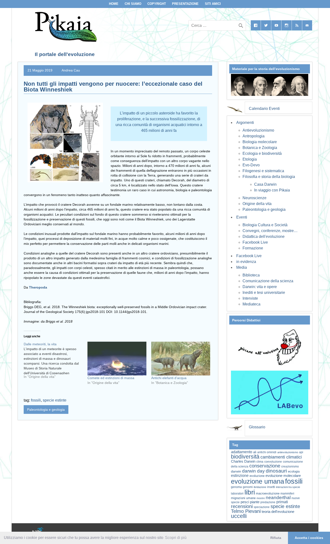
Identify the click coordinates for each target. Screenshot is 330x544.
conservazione (264, 465)
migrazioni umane (243, 498)
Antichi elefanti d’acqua (169, 378)
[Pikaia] (65, 40)
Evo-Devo (251, 165)
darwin (236, 471)
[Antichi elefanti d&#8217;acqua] (180, 358)
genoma (236, 486)
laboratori (237, 493)
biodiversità (245, 456)
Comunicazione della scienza (268, 281)
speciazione (262, 507)
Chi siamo (133, 4)
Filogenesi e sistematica (263, 171)
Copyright (156, 4)
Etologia (250, 159)
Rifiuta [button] (275, 538)
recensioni (242, 506)
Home (113, 4)
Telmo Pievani (246, 511)
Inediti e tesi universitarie (264, 292)
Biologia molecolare (260, 142)
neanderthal (278, 497)
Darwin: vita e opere (260, 287)
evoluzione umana (257, 481)
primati (282, 502)
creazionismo (290, 466)
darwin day (253, 470)
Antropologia (254, 136)
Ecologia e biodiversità (262, 153)
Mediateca (251, 304)
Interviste (250, 298)
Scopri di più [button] (176, 538)
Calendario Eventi (264, 108)
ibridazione (260, 487)
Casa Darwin (265, 184)
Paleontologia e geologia (46, 409)
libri (249, 492)
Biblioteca (251, 275)
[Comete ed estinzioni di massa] (116, 358)
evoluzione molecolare (283, 475)
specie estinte (54, 400)
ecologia (294, 471)
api (301, 452)
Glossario (257, 427)
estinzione (240, 475)
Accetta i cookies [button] (309, 538)
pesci (245, 502)
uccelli (239, 516)
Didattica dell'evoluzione (264, 236)
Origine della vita (257, 204)
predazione (267, 502)
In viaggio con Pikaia (272, 190)
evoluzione (257, 476)
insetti (271, 487)
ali (254, 452)
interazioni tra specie (288, 487)
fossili (36, 400)
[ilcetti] (37, 530)
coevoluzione (273, 461)
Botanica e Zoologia (260, 148)
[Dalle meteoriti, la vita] (55, 362)
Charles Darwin (243, 461)
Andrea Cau (71, 70)
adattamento (241, 452)
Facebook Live (255, 242)
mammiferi (287, 493)
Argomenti (245, 122)
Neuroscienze (254, 198)
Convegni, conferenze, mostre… (270, 231)
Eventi (241, 217)
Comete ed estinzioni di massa (110, 378)
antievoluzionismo (287, 452)
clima (259, 461)
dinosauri (276, 470)
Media (241, 267)
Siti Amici (213, 4)
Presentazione (185, 4)
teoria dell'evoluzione (278, 511)
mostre (261, 498)
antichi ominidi (266, 452)
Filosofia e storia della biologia (269, 177)
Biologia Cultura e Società (265, 225)
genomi (248, 487)
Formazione (253, 248)
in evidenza (246, 262)
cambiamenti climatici (281, 456)
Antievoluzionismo (258, 130)
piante (254, 502)
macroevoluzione (268, 493)
